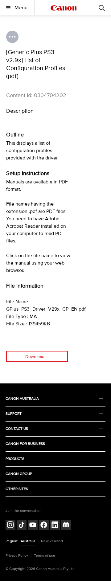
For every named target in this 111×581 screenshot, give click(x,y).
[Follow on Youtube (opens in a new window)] (33, 525)
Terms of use (44, 555)
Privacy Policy (17, 555)
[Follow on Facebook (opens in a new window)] (44, 525)
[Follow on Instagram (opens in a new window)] (10, 525)
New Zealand (52, 541)
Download (34, 356)
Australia (28, 541)
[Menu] (101, 7)
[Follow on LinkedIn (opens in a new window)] (55, 525)
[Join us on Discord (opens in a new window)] (66, 525)
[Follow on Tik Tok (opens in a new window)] (22, 525)
